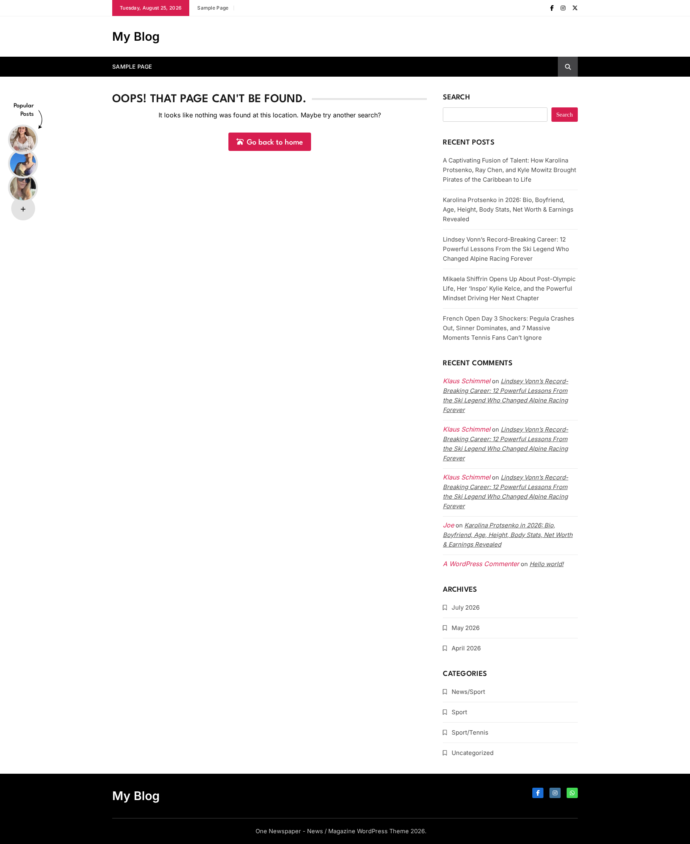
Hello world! (546, 564)
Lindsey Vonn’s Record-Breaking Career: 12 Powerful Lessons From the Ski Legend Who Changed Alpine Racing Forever (506, 249)
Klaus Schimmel (466, 429)
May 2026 (466, 628)
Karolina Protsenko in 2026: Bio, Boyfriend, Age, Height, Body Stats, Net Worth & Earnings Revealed (508, 209)
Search (456, 97)
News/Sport (468, 691)
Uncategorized (473, 753)
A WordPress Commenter (481, 564)
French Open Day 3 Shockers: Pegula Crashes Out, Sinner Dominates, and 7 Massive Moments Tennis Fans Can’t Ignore (508, 328)
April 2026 (466, 648)
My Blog (136, 36)
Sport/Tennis (470, 732)
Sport (459, 712)
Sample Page (212, 8)
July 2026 (466, 607)
